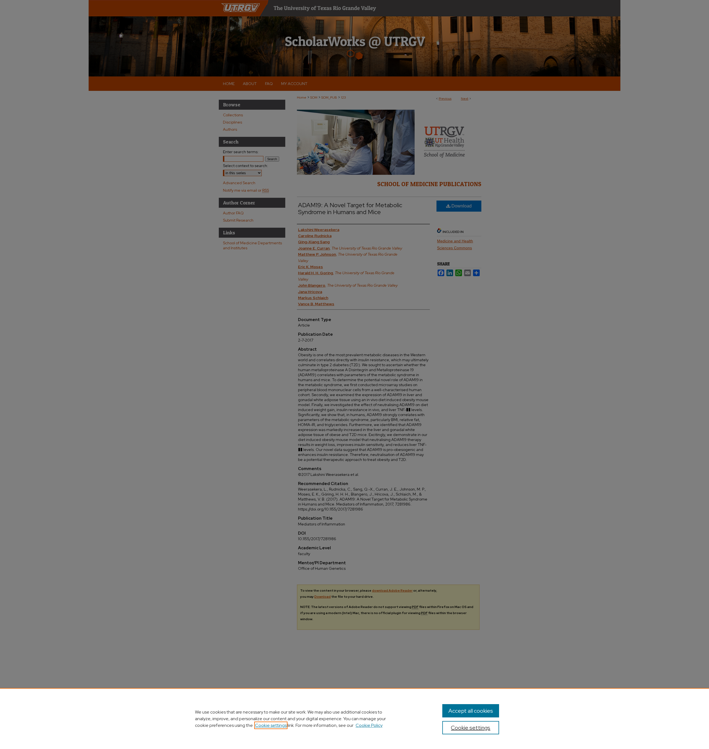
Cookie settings (271, 725)
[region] (354, 718)
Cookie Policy (369, 725)
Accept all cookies (470, 710)
